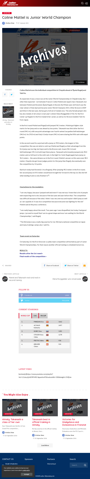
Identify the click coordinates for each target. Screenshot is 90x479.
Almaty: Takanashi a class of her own (12, 420)
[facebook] (45, 295)
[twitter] (45, 300)
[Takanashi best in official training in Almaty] (45, 407)
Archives (7, 13)
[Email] (84, 265)
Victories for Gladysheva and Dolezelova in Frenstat (74, 422)
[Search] (82, 3)
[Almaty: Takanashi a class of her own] (15, 407)
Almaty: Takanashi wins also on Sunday (8, 122)
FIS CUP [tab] (43, 316)
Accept (26, 474)
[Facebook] (4, 94)
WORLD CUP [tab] (25, 316)
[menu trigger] (86, 3)
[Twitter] (11, 94)
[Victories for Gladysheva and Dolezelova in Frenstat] (75, 407)
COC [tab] (35, 316)
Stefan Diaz (10, 23)
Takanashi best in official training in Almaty (41, 422)
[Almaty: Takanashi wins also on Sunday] (8, 112)
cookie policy (26, 470)
